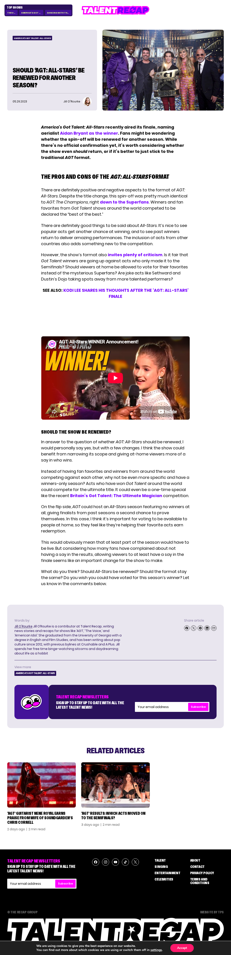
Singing (161, 866)
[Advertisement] (115, 318)
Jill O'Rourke (23, 626)
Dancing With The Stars (59, 12)
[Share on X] (193, 628)
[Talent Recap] (115, 10)
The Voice (12, 12)
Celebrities (164, 879)
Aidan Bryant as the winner (89, 133)
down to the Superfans (124, 202)
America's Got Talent (32, 12)
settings (156, 950)
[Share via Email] (214, 628)
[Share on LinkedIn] (207, 628)
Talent (160, 860)
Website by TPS (212, 912)
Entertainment (167, 873)
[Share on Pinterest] (200, 628)
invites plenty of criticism (135, 255)
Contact (197, 866)
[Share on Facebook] (186, 628)
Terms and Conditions (199, 881)
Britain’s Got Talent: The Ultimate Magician (116, 495)
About (195, 860)
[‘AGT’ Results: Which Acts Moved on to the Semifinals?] (115, 785)
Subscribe (198, 707)
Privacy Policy (202, 873)
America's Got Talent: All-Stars (32, 38)
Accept (182, 948)
